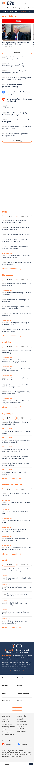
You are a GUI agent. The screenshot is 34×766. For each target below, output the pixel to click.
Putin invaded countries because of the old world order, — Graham (17, 58)
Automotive (21, 678)
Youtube (8, 744)
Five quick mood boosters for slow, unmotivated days (15, 464)
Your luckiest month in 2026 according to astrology (17, 314)
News (9, 8)
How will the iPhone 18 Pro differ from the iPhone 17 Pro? (17, 128)
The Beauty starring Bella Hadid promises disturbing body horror (14, 530)
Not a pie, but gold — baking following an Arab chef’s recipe (16, 579)
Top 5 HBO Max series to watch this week (16, 512)
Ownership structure (8, 727)
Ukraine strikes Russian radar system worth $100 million (16, 107)
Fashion (19, 685)
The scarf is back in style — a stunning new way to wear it (16, 263)
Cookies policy (21, 731)
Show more (17, 671)
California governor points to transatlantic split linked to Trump (13, 65)
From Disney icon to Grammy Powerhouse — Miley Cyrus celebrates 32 (15, 361)
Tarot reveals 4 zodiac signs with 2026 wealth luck (16, 294)
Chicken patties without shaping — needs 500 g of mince (15, 595)
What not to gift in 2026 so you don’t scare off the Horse (16, 330)
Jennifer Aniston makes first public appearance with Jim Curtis (15, 386)
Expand (17, 709)
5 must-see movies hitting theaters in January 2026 (16, 503)
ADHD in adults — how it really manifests (14, 473)
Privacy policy (21, 721)
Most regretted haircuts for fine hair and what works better (16, 228)
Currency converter (8, 734)
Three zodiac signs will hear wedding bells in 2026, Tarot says (16, 307)
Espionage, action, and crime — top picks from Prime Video (15, 539)
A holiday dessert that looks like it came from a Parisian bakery (15, 570)
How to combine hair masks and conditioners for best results (14, 240)
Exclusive (5, 685)
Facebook (24, 744)
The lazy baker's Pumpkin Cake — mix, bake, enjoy (16, 588)
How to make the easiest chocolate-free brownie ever (15, 613)
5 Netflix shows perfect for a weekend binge (16, 521)
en (25, 3)
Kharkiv (19, 701)
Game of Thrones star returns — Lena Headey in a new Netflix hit (16, 548)
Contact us (5, 721)
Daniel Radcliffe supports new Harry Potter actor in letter (16, 393)
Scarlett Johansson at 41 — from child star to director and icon (16, 370)
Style (24, 8)
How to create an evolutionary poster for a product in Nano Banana (16, 79)
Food (4, 693)
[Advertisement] (17, 175)
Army (4, 8)
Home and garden (23, 693)
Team (4, 729)
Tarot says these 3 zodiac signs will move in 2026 (15, 300)
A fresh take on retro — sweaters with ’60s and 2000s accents (16, 256)
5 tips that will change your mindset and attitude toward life (16, 441)
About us (5, 719)
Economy (5, 678)
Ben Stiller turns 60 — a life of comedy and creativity (16, 352)
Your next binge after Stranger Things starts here (16, 494)
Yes (31, 764)
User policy (20, 719)
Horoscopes (6, 701)
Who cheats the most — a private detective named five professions (15, 457)
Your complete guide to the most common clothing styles (15, 247)
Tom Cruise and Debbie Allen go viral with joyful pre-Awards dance (16, 402)
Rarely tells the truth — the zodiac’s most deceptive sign (15, 423)
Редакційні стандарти (20, 727)
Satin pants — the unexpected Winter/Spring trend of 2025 (14, 221)
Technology (16, 8)
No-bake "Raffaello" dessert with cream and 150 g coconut (14, 604)
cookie (7, 764)
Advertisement (7, 724)
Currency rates (7, 732)
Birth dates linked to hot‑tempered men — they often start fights (15, 450)
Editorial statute (22, 724)
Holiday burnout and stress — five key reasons (16, 432)
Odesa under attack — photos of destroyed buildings (14, 134)
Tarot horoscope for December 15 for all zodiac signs (16, 285)
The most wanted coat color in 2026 (18, 234)
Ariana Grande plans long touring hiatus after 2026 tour (15, 379)
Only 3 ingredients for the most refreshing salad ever (14, 622)
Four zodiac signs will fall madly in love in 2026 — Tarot (15, 323)
